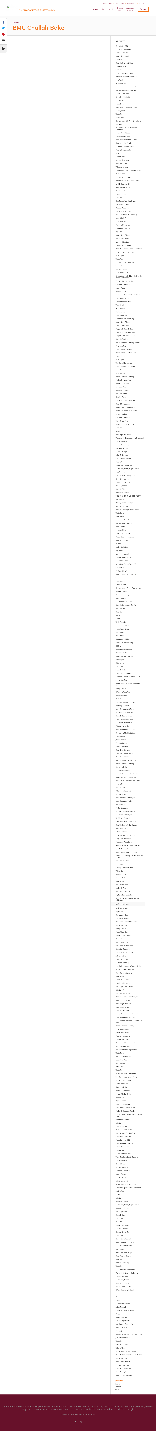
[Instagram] (81, 1422)
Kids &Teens (120, 9)
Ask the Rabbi (119, 3)
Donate (143, 9)
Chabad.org (73, 1414)
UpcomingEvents (130, 9)
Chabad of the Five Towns (37, 10)
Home (104, 3)
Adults (111, 9)
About (110, 3)
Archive (16, 22)
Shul (103, 9)
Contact (141, 3)
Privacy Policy (90, 1414)
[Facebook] (75, 1422)
